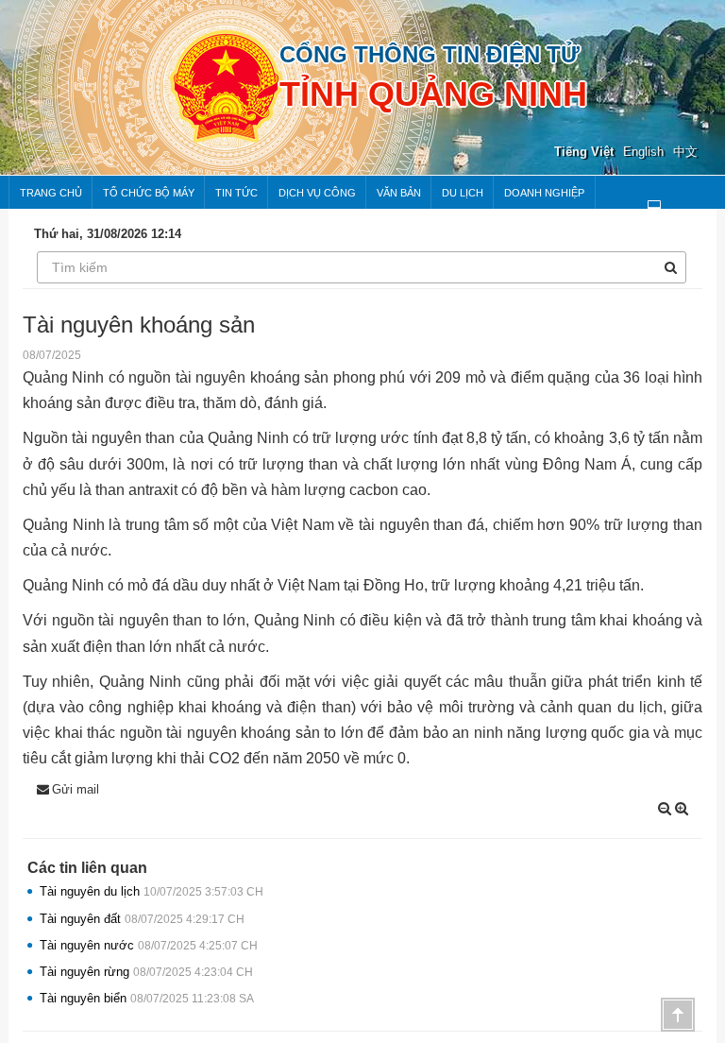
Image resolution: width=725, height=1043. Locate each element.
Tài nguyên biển (147, 998)
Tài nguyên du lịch (151, 891)
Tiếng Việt (584, 152)
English (643, 152)
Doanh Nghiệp (544, 192)
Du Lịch (462, 192)
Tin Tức (236, 192)
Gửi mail (75, 789)
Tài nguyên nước (149, 945)
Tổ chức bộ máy (148, 192)
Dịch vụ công (317, 192)
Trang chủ (51, 192)
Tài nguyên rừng (146, 972)
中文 (685, 152)
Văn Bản (399, 192)
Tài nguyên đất (142, 919)
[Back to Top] (678, 1015)
